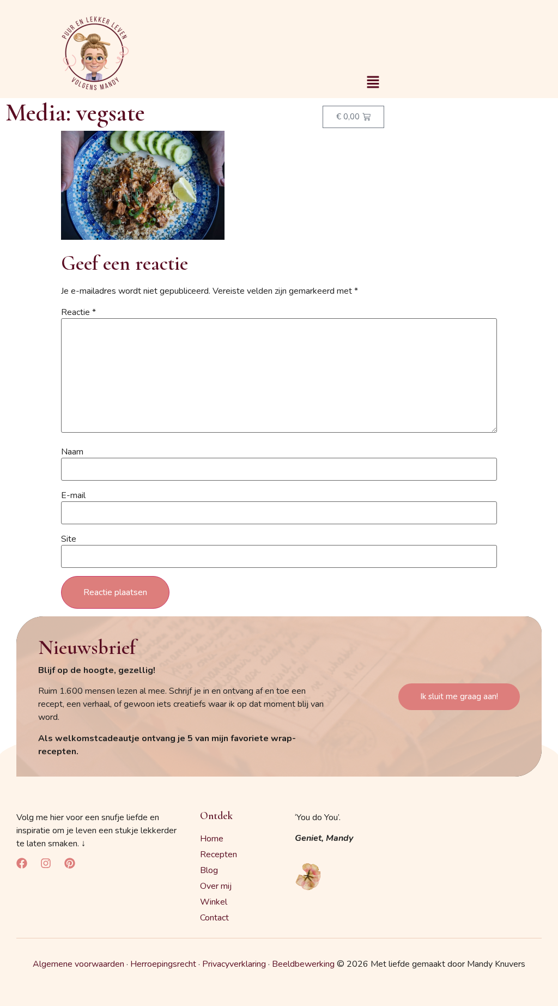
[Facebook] (21, 863)
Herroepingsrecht (163, 964)
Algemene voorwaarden (78, 964)
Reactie (78, 312)
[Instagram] (45, 863)
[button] (373, 83)
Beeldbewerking (303, 964)
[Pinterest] (69, 863)
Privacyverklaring (234, 964)
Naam (72, 451)
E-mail (73, 495)
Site (68, 539)
